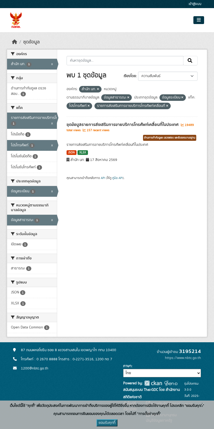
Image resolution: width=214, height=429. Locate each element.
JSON (71, 152)
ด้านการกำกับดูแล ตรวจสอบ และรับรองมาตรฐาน (169, 138)
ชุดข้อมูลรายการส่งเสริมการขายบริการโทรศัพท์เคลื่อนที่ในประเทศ (123, 124)
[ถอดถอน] (98, 89)
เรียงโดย (130, 76)
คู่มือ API (117, 178)
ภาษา (127, 366)
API (103, 178)
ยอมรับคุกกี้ (107, 422)
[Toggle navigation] (198, 20)
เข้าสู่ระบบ (195, 4)
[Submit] (190, 60)
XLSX (82, 152)
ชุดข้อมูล (31, 42)
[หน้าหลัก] (14, 42)
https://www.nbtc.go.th (183, 358)
